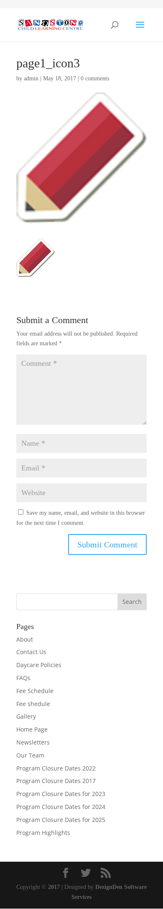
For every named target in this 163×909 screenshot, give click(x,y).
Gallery (26, 716)
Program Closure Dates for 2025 (60, 820)
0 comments (95, 78)
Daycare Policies (38, 665)
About (24, 639)
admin (31, 78)
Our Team (30, 755)
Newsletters (33, 742)
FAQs (23, 678)
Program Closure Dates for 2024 (60, 807)
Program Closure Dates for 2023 (60, 794)
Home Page (32, 729)
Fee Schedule (34, 691)
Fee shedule (33, 704)
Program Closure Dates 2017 (56, 781)
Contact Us (31, 652)
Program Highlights (43, 833)
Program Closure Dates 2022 (56, 768)
